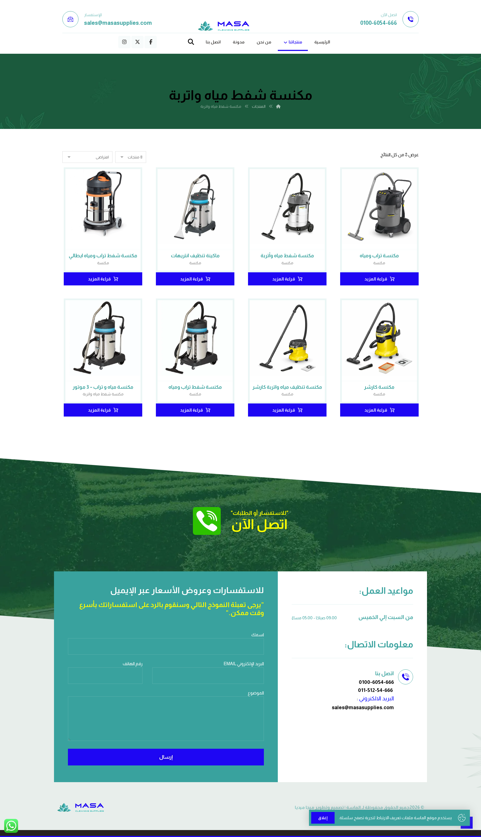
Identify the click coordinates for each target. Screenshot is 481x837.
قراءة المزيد (375, 278)
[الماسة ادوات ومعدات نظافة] (223, 26)
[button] (150, 42)
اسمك (257, 634)
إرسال (166, 757)
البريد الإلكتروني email (244, 663)
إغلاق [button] (323, 818)
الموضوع (256, 693)
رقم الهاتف (133, 663)
